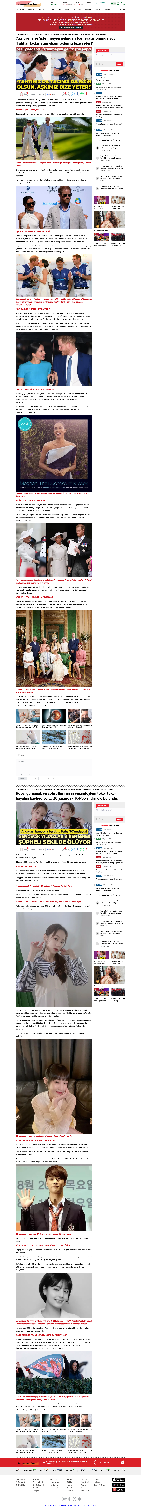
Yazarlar (97, 9)
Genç (18, 1505)
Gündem (41, 9)
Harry (24, 705)
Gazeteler (107, 9)
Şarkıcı (37, 1505)
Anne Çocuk (39, 34)
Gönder (22, 779)
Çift (18, 705)
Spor (59, 9)
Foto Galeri (77, 9)
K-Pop (25, 1505)
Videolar (88, 9)
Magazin (30, 34)
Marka (40, 705)
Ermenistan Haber (21, 34)
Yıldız (44, 1505)
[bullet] (43, 778)
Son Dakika (20, 9)
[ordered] (40, 778)
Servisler (30, 9)
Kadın (67, 9)
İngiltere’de (32, 705)
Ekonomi (51, 9)
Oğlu (46, 705)
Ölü (31, 1505)
